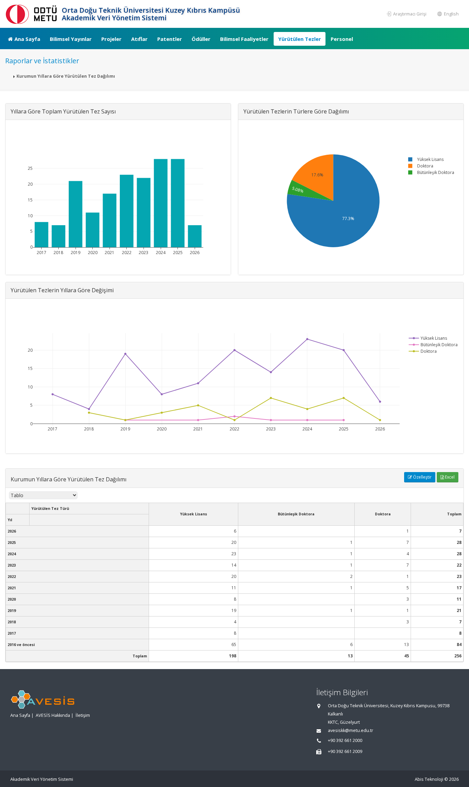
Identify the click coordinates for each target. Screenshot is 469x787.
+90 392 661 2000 (345, 740)
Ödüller (201, 38)
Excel (449, 477)
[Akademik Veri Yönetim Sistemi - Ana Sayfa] (32, 14)
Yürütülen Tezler (299, 38)
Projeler (111, 38)
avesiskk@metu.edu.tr (350, 730)
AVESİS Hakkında (53, 715)
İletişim (83, 715)
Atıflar (139, 38)
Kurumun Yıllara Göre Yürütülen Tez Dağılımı (65, 76)
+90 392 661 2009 (345, 751)
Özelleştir (422, 477)
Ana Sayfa (27, 38)
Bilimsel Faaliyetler (244, 38)
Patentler (169, 38)
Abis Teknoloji (429, 779)
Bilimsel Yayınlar (71, 38)
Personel (342, 38)
